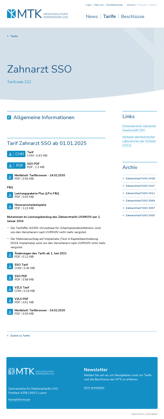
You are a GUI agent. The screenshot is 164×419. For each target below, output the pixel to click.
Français (142, 4)
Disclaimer (152, 414)
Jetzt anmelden (94, 388)
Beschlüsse (132, 16)
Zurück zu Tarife (20, 335)
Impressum (137, 414)
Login (88, 4)
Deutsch (131, 4)
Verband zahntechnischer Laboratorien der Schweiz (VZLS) (139, 141)
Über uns (99, 4)
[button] (56, 117)
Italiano (153, 4)
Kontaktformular (115, 4)
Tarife (109, 16)
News (92, 16)
